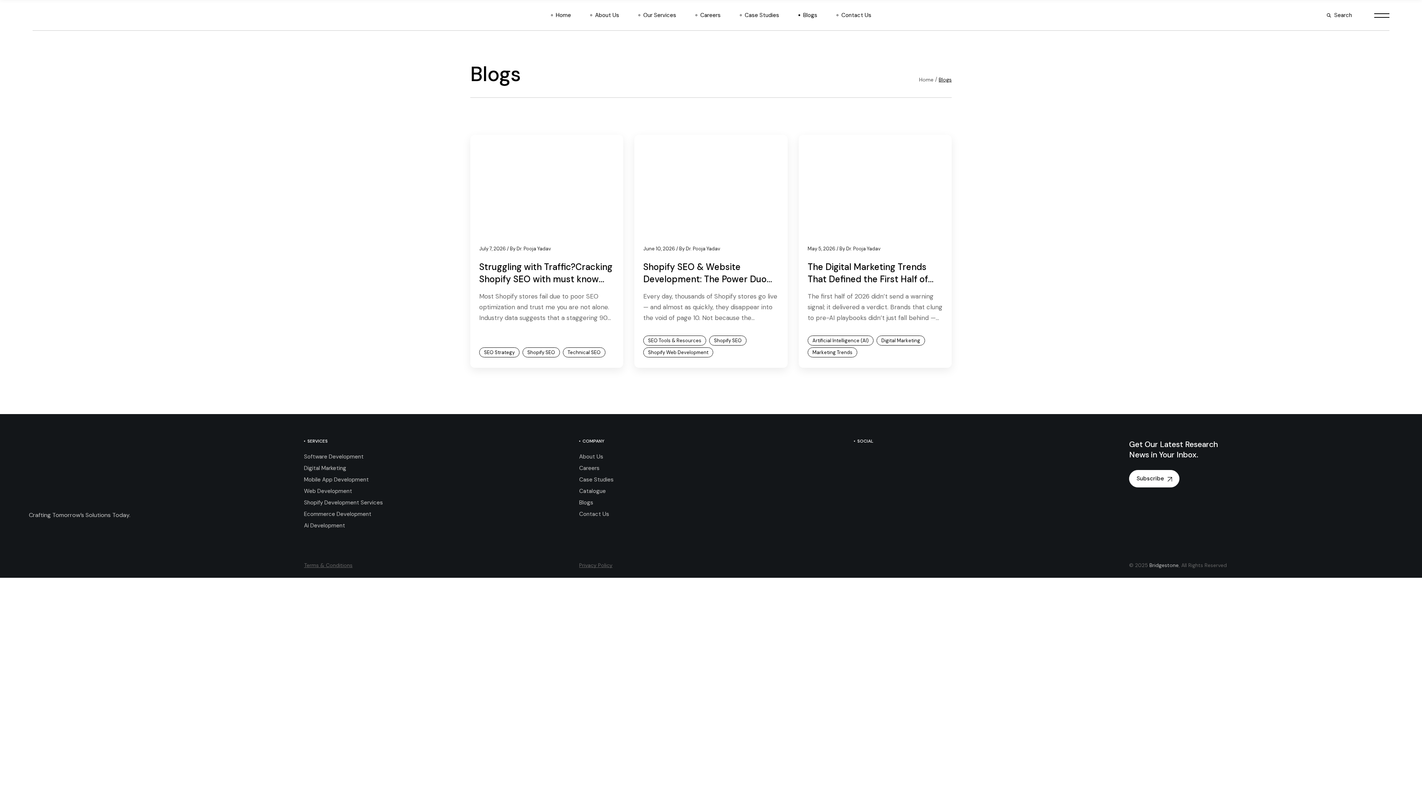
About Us (591, 456)
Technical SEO (584, 352)
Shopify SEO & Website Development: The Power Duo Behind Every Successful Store (707, 279)
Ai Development (324, 525)
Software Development (334, 456)
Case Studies (596, 479)
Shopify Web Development (678, 352)
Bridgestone (1164, 565)
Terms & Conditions (328, 565)
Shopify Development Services (343, 502)
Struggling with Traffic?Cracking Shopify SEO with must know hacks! (545, 279)
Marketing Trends (832, 352)
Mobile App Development (336, 479)
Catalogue (592, 491)
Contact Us (594, 514)
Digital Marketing (900, 340)
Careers (589, 468)
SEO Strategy (499, 352)
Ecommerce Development (337, 514)
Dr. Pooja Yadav (530, 249)
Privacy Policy (595, 565)
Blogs (586, 502)
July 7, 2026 (492, 249)
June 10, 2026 (659, 249)
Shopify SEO (541, 352)
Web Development (328, 491)
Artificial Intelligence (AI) (840, 340)
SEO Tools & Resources (674, 340)
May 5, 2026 (821, 249)
